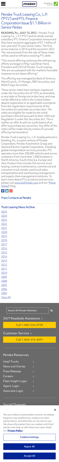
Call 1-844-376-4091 (29, 339)
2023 (4, 220)
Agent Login (11, 386)
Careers (8, 376)
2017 (4, 244)
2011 (4, 269)
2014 (4, 256)
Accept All (29, 455)
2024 (4, 216)
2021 (4, 228)
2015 (4, 252)
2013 (4, 260)
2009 (4, 277)
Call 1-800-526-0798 (29, 325)
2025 (4, 211)
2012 (4, 264)
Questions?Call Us (48, 4)
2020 (4, 232)
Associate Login (13, 390)
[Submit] (52, 310)
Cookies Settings (29, 437)
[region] (29, 433)
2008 (4, 281)
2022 (4, 224)
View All (6, 297)
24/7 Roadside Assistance (21, 318)
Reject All (29, 446)
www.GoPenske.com (26, 182)
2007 (4, 285)
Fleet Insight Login (15, 381)
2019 (4, 236)
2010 (4, 273)
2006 (4, 289)
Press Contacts (10, 198)
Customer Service (16, 333)
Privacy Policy (15, 430)
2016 (4, 248)
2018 (4, 240)
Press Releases (12, 371)
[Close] (55, 409)
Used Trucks (11, 361)
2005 (4, 293)
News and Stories (14, 366)
